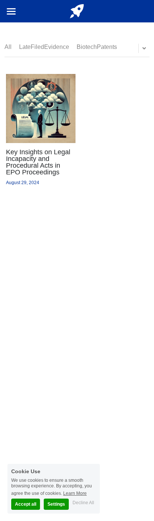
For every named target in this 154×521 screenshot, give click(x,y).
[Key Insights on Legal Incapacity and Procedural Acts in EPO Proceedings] (40, 108)
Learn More (75, 493)
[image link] (77, 10)
